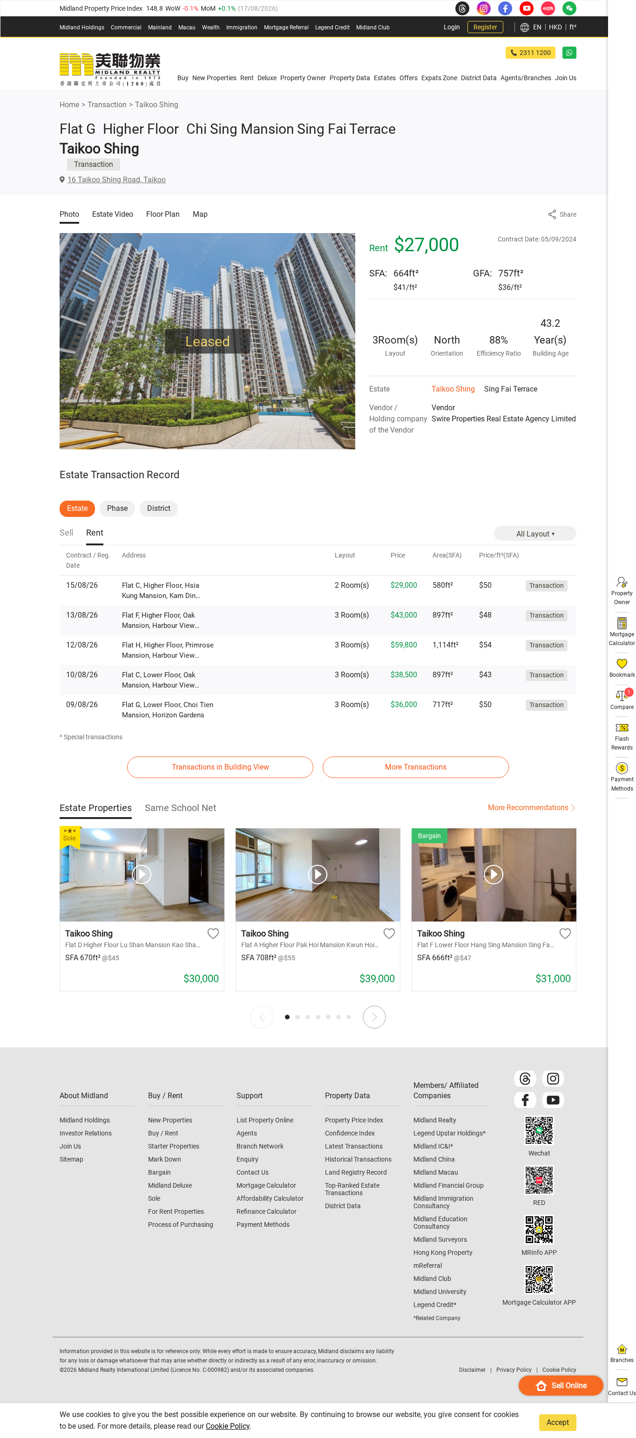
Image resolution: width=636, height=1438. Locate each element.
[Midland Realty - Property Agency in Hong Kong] (110, 70)
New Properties (170, 1120)
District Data (343, 1206)
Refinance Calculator (267, 1211)
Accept (558, 1422)
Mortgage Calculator (266, 1185)
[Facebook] (525, 1100)
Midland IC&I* (433, 1146)
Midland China (434, 1159)
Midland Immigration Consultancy (443, 1202)
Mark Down (164, 1159)
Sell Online (569, 1385)
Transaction (107, 104)
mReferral (427, 1265)
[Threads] (525, 1079)
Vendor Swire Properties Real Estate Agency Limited (504, 413)
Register (485, 27)
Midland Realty (434, 1120)
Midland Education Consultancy (440, 1222)
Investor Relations (86, 1133)
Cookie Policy (228, 1426)
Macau (187, 27)
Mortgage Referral (286, 27)
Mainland (160, 27)
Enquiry (247, 1159)
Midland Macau (435, 1172)
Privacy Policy (514, 1370)
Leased (207, 341)
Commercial (126, 27)
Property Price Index (354, 1120)
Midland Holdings (82, 27)
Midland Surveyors (440, 1239)
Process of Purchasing (180, 1224)
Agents (247, 1133)
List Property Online (265, 1120)
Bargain (159, 1172)
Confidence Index (350, 1133)
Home (69, 104)
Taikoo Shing (156, 104)
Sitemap (71, 1159)
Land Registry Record (356, 1172)
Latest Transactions (354, 1146)
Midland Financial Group (448, 1185)
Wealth (211, 27)
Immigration (241, 27)
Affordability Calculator (270, 1198)
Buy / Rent (163, 1133)
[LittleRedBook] (539, 1180)
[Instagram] (553, 1079)
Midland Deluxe (170, 1185)
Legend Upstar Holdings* (449, 1133)
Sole (154, 1198)
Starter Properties (173, 1146)
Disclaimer (472, 1370)
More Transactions (416, 767)
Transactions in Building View (220, 767)
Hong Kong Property (443, 1252)
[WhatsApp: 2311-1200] (569, 53)
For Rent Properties (176, 1211)
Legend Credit (332, 27)
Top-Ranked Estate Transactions (352, 1189)
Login (452, 27)
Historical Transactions (358, 1159)
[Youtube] (553, 1100)
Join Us (70, 1146)
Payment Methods (263, 1224)
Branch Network (260, 1146)
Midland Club (373, 27)
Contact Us (253, 1172)
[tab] (66, 533)
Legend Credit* (434, 1304)
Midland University (440, 1291)
